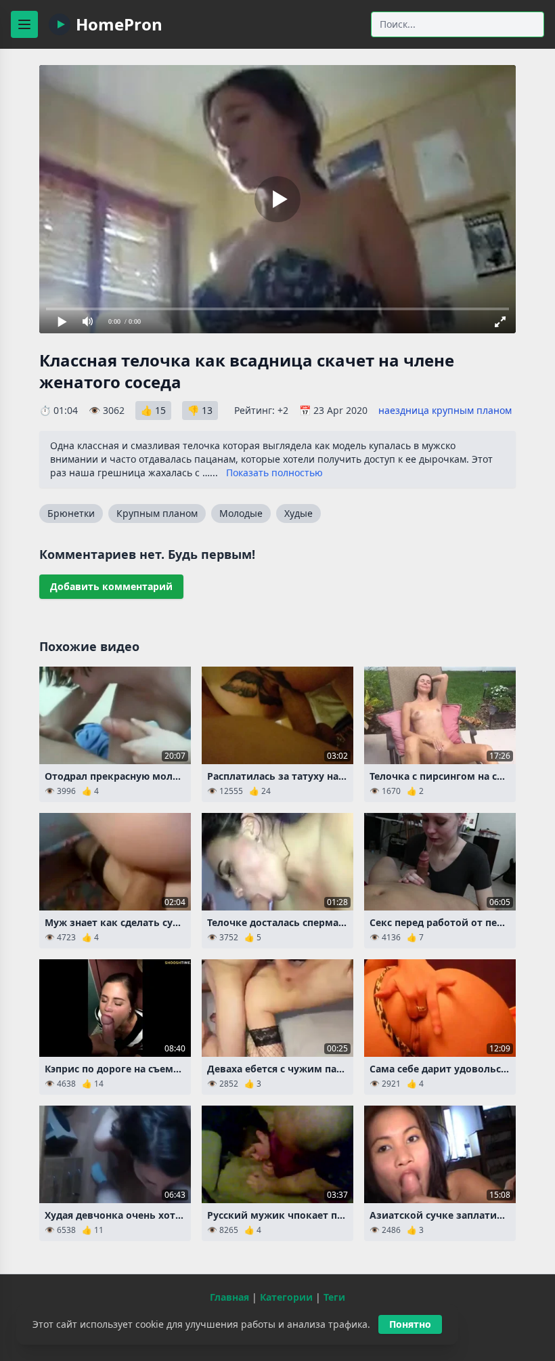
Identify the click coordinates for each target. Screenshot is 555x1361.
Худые (298, 513)
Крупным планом (157, 513)
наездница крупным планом (445, 410)
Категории (286, 1297)
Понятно (410, 1324)
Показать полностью (274, 472)
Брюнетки (71, 513)
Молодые (241, 513)
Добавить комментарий (111, 586)
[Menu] (24, 24)
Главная (229, 1297)
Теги (334, 1297)
